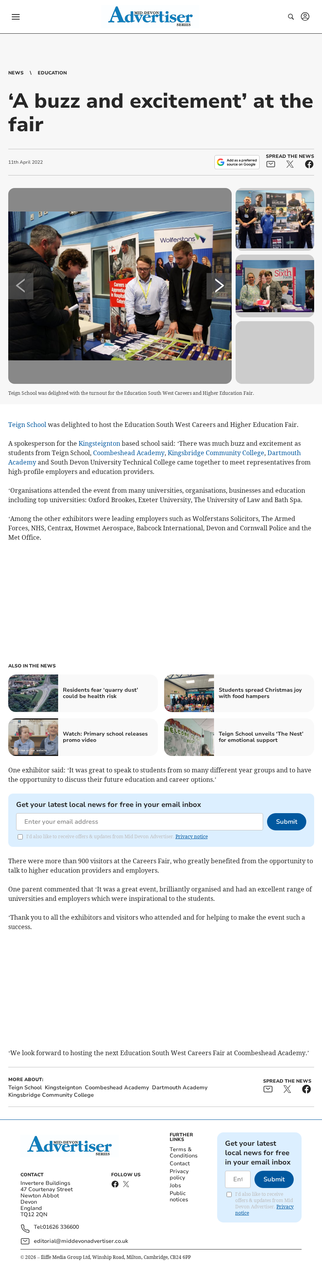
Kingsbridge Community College (216, 453)
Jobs (175, 1185)
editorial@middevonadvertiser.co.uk (81, 1241)
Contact (180, 1163)
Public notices (179, 1196)
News (16, 73)
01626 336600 (61, 1227)
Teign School (27, 425)
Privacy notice (192, 836)
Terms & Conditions (184, 1152)
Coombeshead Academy (129, 453)
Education (52, 73)
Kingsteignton (99, 443)
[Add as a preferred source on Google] (236, 162)
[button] (15, 16)
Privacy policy (179, 1174)
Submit (286, 821)
